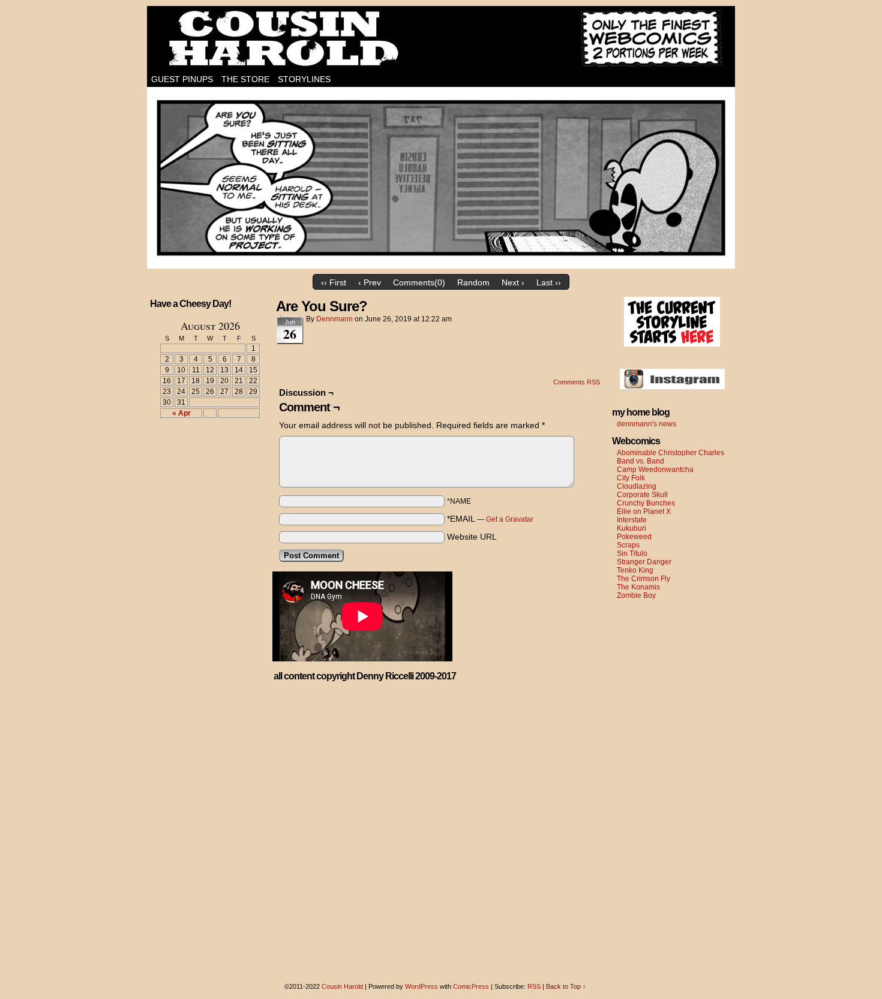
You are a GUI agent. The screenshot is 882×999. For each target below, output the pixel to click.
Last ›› (548, 282)
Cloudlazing (636, 486)
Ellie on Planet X (644, 511)
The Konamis (638, 587)
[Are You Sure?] (441, 265)
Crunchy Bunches (646, 503)
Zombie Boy (636, 595)
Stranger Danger (644, 562)
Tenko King (635, 570)
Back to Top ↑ (566, 986)
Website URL (472, 536)
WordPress (421, 986)
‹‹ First (333, 282)
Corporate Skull (642, 495)
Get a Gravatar (509, 519)
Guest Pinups (182, 79)
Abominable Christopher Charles (670, 453)
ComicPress (471, 986)
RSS (534, 986)
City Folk (631, 478)
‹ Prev (369, 282)
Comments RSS (576, 382)
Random (473, 282)
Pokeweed (634, 536)
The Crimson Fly (643, 578)
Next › (513, 282)
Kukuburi (631, 528)
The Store (245, 79)
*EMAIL (490, 518)
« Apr (181, 413)
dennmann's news (646, 424)
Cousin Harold (441, 39)
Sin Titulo (632, 553)
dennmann (334, 319)
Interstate (632, 520)
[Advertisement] (203, 471)
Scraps (628, 545)
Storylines (304, 79)
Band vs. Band (640, 461)
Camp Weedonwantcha (655, 469)
